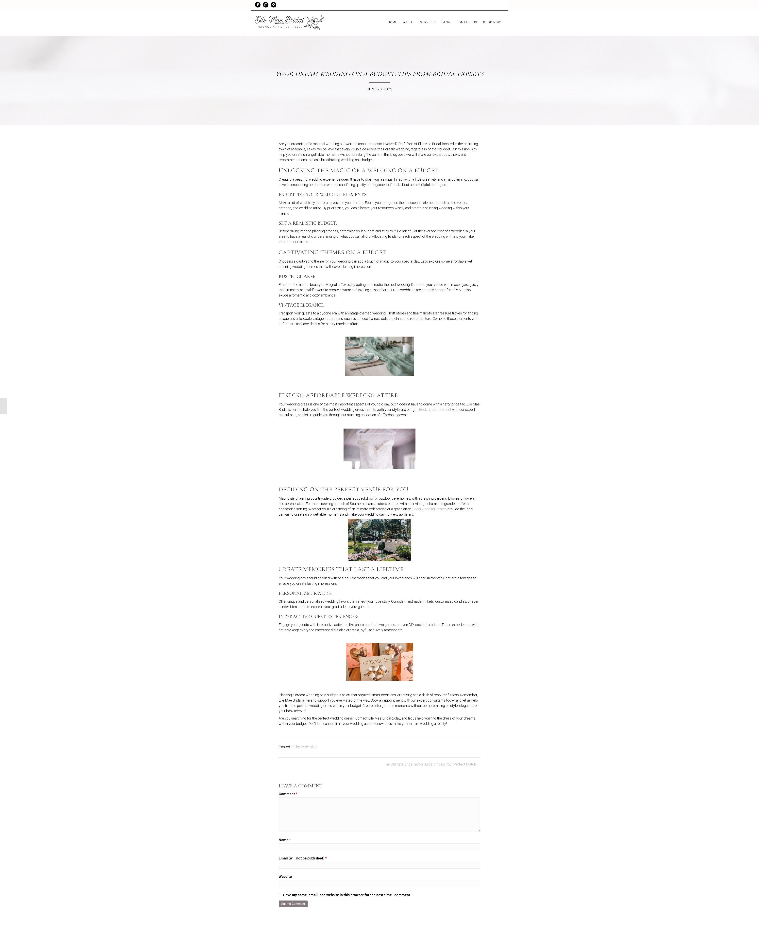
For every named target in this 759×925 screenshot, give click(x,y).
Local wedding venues (429, 509)
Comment (288, 794)
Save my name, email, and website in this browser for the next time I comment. (347, 895)
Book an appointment (435, 409)
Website (285, 876)
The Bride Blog (305, 747)
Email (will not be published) (303, 858)
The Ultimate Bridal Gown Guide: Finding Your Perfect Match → (432, 764)
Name (285, 840)
